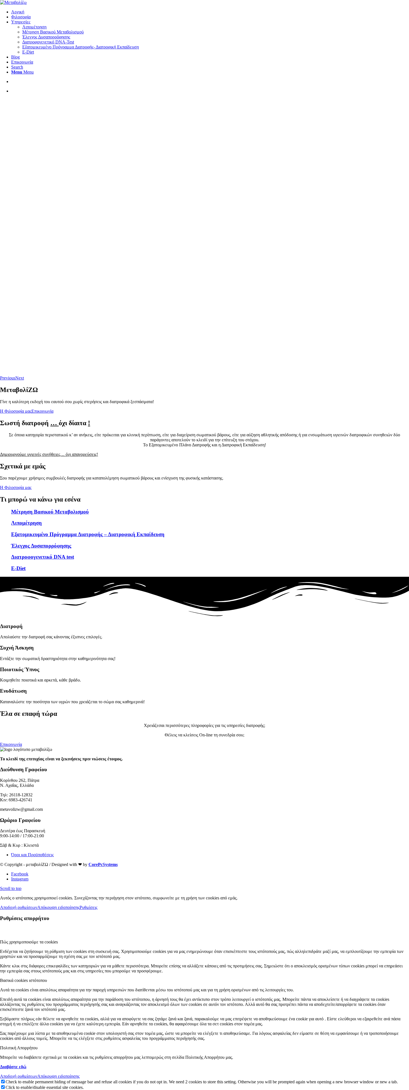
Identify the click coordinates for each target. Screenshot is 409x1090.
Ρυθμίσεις (88, 907)
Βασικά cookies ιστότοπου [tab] (23, 980)
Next (19, 378)
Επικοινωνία (42, 411)
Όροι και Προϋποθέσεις (32, 854)
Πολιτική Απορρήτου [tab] (19, 1047)
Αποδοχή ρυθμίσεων (18, 907)
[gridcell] (204, 437)
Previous (7, 378)
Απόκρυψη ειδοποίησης (58, 907)
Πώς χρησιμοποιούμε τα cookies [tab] (29, 942)
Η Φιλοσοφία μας (15, 411)
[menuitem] (210, 11)
